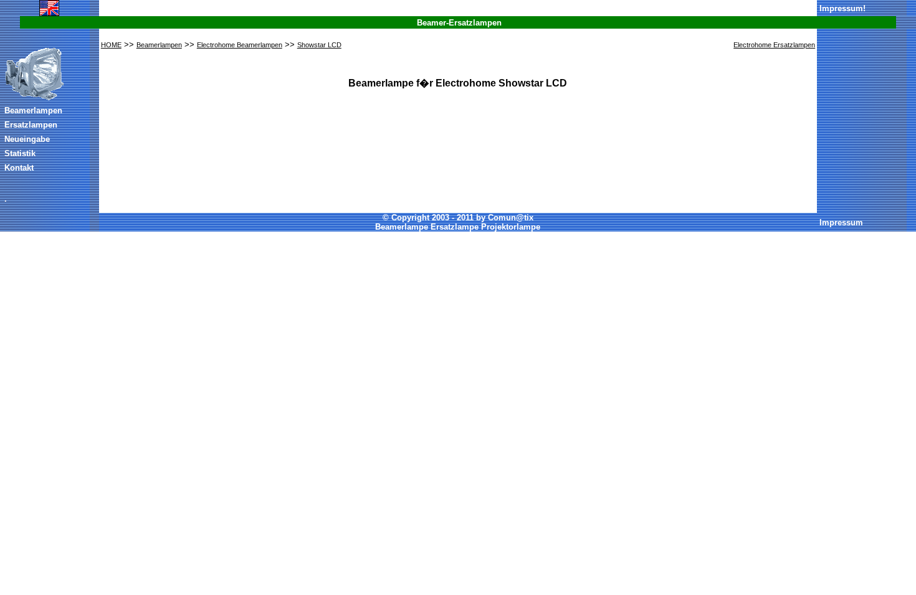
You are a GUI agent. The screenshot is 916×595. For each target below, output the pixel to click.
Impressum (841, 8)
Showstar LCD (319, 45)
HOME (111, 45)
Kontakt (19, 167)
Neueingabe (27, 139)
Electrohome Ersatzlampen (774, 45)
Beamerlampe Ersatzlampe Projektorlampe (457, 227)
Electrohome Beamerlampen (239, 45)
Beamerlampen (33, 110)
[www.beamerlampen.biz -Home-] (34, 98)
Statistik (20, 153)
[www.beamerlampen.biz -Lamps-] (49, 13)
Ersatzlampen (30, 124)
